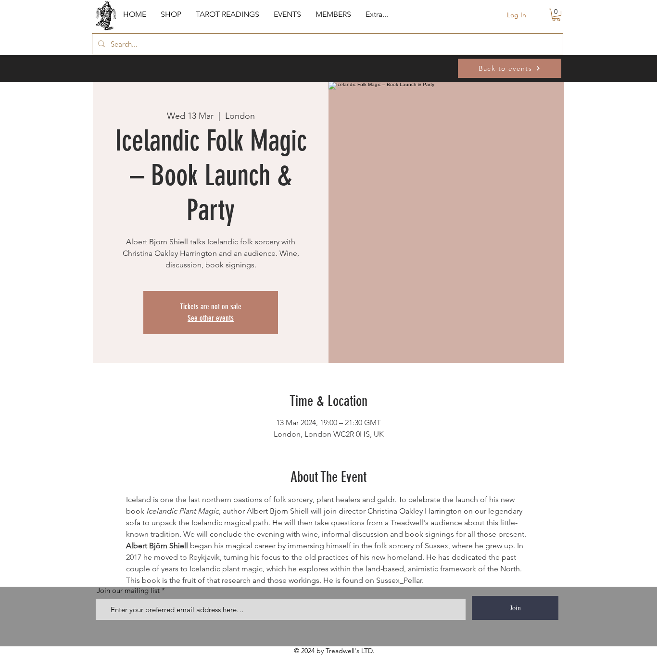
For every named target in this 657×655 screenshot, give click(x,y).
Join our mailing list (128, 590)
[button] (171, 14)
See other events (211, 318)
